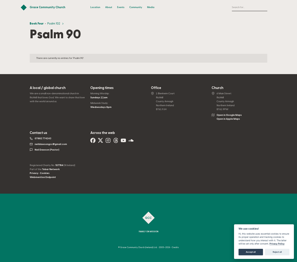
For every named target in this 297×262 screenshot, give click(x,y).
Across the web (102, 133)
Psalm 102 (53, 23)
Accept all (251, 252)
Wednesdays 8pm (101, 107)
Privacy (34, 173)
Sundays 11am (99, 97)
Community (135, 7)
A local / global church (48, 88)
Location (95, 7)
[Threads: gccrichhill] (115, 142)
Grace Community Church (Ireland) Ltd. (138, 247)
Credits (175, 247)
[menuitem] (95, 7)
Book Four (37, 23)
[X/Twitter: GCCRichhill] (100, 142)
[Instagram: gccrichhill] (108, 142)
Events (120, 7)
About (108, 7)
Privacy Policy (276, 243)
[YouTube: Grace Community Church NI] (123, 142)
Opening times (102, 88)
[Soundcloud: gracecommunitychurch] (130, 142)
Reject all (277, 252)
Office (156, 88)
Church (217, 88)
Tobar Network (51, 169)
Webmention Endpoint (43, 177)
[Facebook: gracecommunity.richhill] (92, 142)
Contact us (38, 133)
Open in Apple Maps (228, 119)
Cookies (45, 173)
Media (150, 7)
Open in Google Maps (229, 115)
